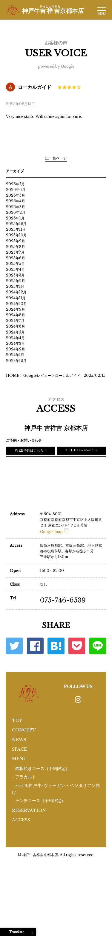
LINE (97, 646)
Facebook (35, 646)
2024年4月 (15, 338)
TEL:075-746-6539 (81, 450)
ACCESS (21, 820)
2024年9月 (15, 309)
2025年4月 (15, 269)
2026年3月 (15, 207)
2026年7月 (15, 184)
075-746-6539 (63, 600)
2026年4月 (15, 201)
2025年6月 (15, 258)
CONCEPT (24, 730)
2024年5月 (15, 332)
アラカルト (25, 777)
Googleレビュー (37, 375)
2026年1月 (15, 218)
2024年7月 (15, 320)
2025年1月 (15, 286)
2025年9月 (15, 241)
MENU (19, 758)
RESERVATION (29, 810)
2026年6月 (15, 189)
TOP (17, 720)
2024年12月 (16, 292)
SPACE (19, 749)
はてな (55, 646)
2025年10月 (16, 235)
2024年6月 (15, 326)
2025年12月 (16, 224)
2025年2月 (15, 281)
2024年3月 (15, 343)
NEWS (19, 739)
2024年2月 (15, 349)
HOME (12, 375)
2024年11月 (16, 298)
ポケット (76, 646)
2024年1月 (15, 354)
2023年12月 (16, 360)
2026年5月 (15, 195)
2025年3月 (15, 275)
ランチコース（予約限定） (40, 800)
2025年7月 (15, 252)
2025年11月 (16, 229)
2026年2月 (15, 212)
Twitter (14, 646)
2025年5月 (15, 263)
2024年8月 (15, 315)
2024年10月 (16, 303)
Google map (51, 531)
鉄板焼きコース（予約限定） (42, 768)
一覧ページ (58, 158)
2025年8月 (15, 246)
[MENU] (101, 8)
